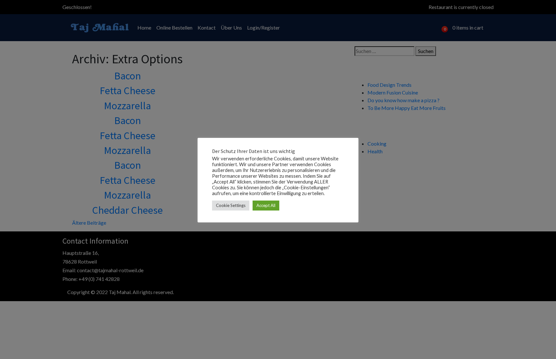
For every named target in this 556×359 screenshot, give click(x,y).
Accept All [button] (265, 205)
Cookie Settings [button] (231, 205)
